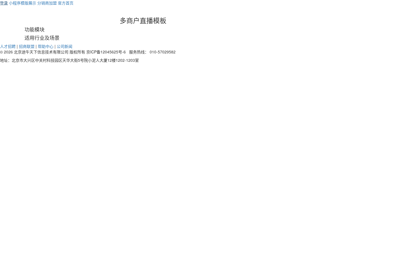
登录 (4, 3)
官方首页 (65, 3)
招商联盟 (27, 46)
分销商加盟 (47, 3)
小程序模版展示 (22, 3)
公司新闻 (64, 46)
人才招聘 (8, 46)
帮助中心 (45, 46)
